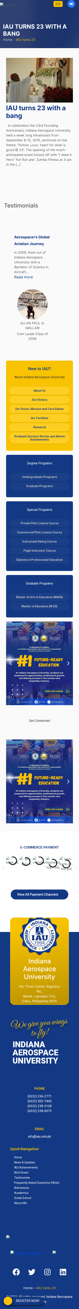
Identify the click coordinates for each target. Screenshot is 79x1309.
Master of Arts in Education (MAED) (39, 597)
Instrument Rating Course (39, 541)
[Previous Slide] (8, 286)
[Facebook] (27, 729)
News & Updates (24, 1162)
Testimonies (22, 1177)
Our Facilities (39, 418)
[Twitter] (39, 729)
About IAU (20, 1203)
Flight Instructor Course (39, 550)
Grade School (22, 1198)
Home (7, 40)
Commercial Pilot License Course (39, 532)
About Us (39, 390)
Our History (39, 399)
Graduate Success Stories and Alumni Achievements (39, 438)
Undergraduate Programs (39, 477)
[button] (10, 663)
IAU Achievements (26, 1167)
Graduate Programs (39, 486)
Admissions (21, 1187)
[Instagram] (52, 729)
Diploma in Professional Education (39, 559)
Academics (21, 1192)
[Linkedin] (63, 1272)
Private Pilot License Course (40, 523)
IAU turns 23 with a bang (36, 112)
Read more (32, 276)
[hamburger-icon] (58, 4)
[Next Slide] (56, 286)
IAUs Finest (21, 1172)
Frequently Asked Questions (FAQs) (36, 1182)
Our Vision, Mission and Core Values (39, 409)
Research (39, 427)
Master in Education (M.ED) (39, 606)
